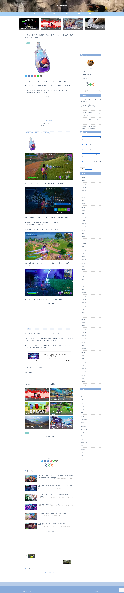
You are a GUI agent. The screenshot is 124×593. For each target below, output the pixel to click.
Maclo (90, 68)
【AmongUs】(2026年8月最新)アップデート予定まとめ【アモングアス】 (90, 127)
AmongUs (83, 393)
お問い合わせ (98, 588)
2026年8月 (83, 177)
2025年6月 (83, 213)
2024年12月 (83, 233)
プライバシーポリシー (89, 588)
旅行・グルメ (84, 442)
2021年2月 (83, 385)
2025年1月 (83, 230)
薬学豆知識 (83, 449)
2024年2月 (83, 266)
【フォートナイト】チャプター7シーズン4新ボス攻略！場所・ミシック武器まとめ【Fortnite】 (91, 106)
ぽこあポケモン (84, 426)
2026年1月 (83, 197)
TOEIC (82, 412)
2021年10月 (83, 358)
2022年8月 (83, 325)
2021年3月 (83, 381)
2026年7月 (83, 180)
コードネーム (84, 419)
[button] (100, 91)
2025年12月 (83, 200)
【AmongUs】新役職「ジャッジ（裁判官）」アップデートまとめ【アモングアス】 (90, 121)
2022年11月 (83, 315)
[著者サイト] (46, 465)
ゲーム (82, 416)
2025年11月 (83, 203)
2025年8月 (83, 210)
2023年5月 (83, 296)
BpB (82, 396)
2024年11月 (83, 236)
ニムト (82, 422)
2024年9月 (83, 243)
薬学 (82, 445)
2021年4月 (83, 378)
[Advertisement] (49, 107)
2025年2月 (83, 227)
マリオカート (84, 429)
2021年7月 (83, 368)
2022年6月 (83, 332)
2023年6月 (83, 292)
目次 (47, 120)
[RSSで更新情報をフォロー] (52, 465)
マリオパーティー (85, 432)
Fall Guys (83, 399)
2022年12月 (83, 312)
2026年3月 (83, 190)
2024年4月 (83, 259)
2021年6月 (83, 372)
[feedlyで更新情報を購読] (49, 465)
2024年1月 (83, 269)
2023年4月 (83, 299)
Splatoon (83, 409)
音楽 (82, 459)
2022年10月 (83, 319)
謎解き (82, 452)
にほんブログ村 (88, 169)
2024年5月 (83, 256)
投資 (82, 439)
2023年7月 (83, 289)
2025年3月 (83, 223)
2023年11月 (83, 276)
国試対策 (83, 435)
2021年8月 (83, 365)
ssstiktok (88, 149)
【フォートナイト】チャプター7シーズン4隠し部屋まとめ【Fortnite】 (91, 100)
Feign (82, 403)
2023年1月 (83, 309)
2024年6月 (83, 253)
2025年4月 (83, 220)
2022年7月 (83, 329)
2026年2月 (83, 194)
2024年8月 (83, 246)
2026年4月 (83, 187)
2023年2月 (83, 306)
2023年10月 (83, 279)
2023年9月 (83, 283)
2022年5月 (83, 335)
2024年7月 (83, 250)
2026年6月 (83, 184)
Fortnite (27, 432)
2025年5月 (83, 217)
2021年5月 (83, 375)
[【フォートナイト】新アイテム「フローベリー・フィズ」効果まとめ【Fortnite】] (32, 76)
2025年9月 (83, 207)
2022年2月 (83, 345)
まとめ (42, 125)
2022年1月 (83, 348)
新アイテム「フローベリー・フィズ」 (50, 123)
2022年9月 (83, 322)
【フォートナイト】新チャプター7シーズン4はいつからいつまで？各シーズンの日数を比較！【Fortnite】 (90, 114)
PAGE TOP (62, 584)
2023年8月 (83, 286)
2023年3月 (83, 302)
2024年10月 (83, 240)
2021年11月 (83, 355)
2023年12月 (83, 273)
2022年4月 (83, 339)
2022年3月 (83, 342)
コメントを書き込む (49, 572)
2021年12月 (83, 352)
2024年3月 (83, 263)
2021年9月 (83, 362)
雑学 (82, 455)
